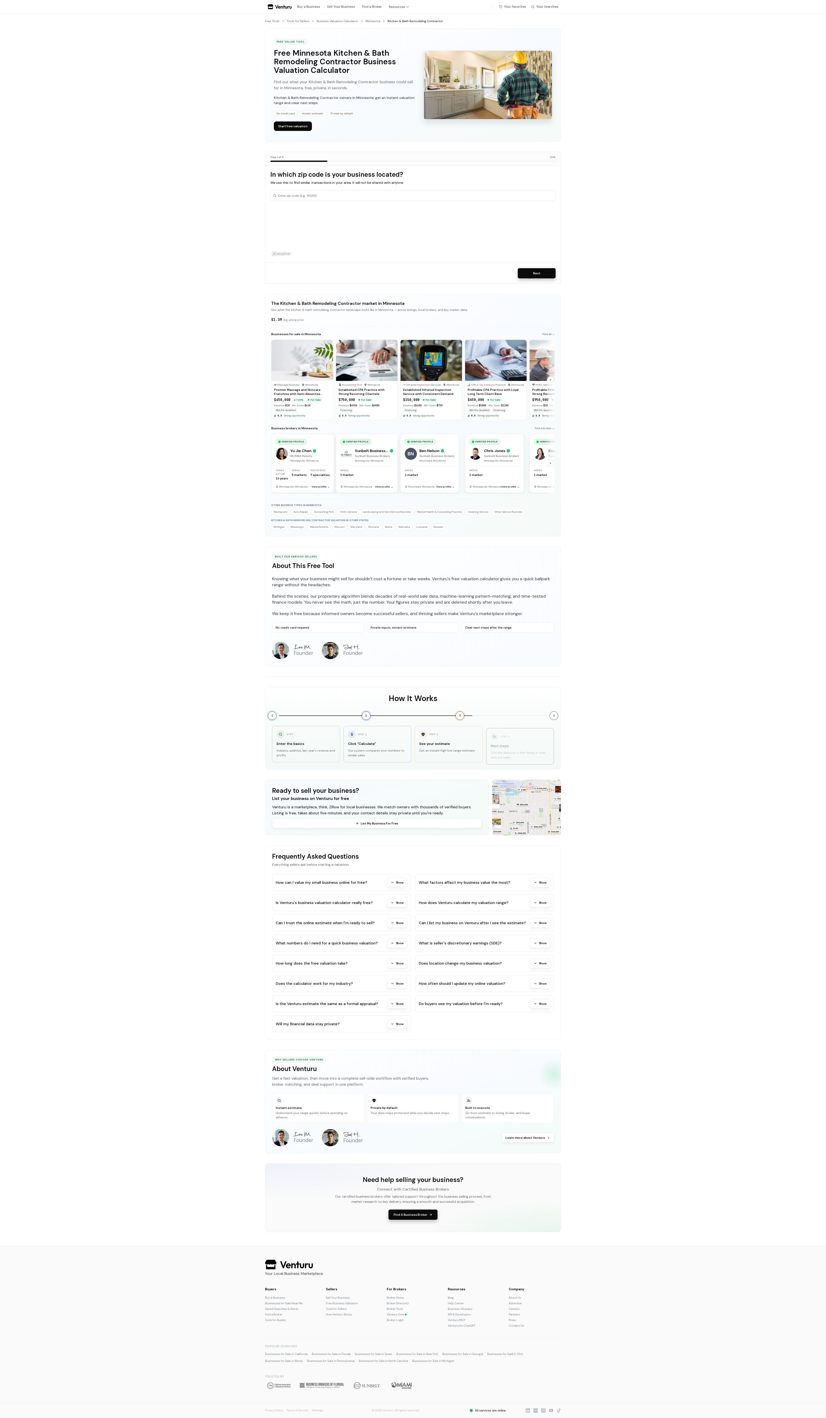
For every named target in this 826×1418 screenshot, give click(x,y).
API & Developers (459, 1314)
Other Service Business (508, 512)
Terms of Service (297, 1410)
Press (512, 1320)
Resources (397, 7)
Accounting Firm (324, 512)
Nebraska (404, 527)
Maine (388, 527)
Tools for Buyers (275, 1320)
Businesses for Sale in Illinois (284, 1361)
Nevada (438, 527)
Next (536, 273)
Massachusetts (319, 527)
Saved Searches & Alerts (281, 1309)
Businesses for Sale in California (286, 1354)
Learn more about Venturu (525, 1138)
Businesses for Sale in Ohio (505, 1354)
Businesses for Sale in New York (417, 1354)
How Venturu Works (339, 1314)
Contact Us (516, 1325)
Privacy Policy (274, 1410)
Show (400, 882)
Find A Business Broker (410, 1215)
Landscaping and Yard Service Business (387, 512)
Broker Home (395, 1298)
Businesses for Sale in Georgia (462, 1354)
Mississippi (297, 527)
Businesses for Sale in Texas (373, 1354)
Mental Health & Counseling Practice (439, 512)
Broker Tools (395, 1309)
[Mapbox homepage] (281, 253)
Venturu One (395, 1314)
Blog (451, 1298)
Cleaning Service (478, 512)
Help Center (456, 1303)
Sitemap (317, 1410)
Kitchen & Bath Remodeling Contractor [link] (415, 21)
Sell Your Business (341, 7)
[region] (413, 232)
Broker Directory (398, 1303)
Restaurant (280, 512)
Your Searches (547, 7)
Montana (373, 527)
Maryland (356, 527)
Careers (514, 1309)
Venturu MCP (456, 1320)
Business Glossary (460, 1309)
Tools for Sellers (298, 21)
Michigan (279, 527)
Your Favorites (515, 7)
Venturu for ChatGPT (461, 1325)
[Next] (550, 379)
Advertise (515, 1303)
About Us (515, 1298)
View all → (548, 334)
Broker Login (395, 1320)
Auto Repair (300, 512)
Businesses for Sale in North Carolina (383, 1361)
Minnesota (372, 21)
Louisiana (421, 527)
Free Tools (272, 21)
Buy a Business (308, 7)
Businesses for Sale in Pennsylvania (330, 1361)
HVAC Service (348, 512)
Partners (514, 1314)
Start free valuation (293, 126)
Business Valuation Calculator (337, 21)
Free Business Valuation (342, 1303)
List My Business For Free (379, 823)
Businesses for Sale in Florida (331, 1354)
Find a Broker (372, 7)
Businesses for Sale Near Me (284, 1303)
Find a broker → (545, 428)
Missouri (339, 527)
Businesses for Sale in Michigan (433, 1361)
